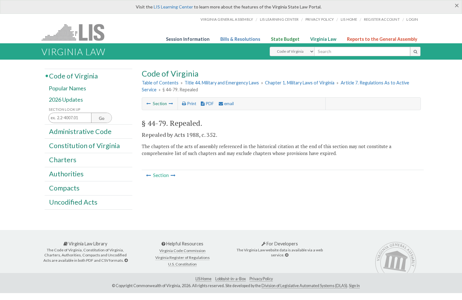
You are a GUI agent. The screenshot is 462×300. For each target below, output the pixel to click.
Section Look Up (64, 109)
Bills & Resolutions (240, 39)
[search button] (415, 51)
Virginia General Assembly (227, 19)
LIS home (349, 19)
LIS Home (203, 278)
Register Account (382, 19)
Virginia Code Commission (182, 250)
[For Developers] (286, 255)
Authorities (66, 174)
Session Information (188, 39)
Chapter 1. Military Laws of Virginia (299, 82)
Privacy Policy (319, 19)
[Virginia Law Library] (126, 260)
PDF (209, 103)
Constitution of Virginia (84, 145)
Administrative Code (80, 131)
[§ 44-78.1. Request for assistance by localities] (148, 103)
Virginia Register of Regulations (182, 257)
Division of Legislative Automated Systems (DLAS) (304, 285)
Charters (62, 160)
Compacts (64, 188)
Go (101, 118)
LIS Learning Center (173, 6)
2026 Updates (66, 99)
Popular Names (67, 88)
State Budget (285, 39)
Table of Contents (160, 82)
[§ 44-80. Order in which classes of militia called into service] (171, 103)
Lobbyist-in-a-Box (230, 278)
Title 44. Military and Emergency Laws (221, 82)
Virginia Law (323, 39)
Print (191, 103)
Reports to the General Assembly (382, 39)
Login (412, 19)
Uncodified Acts (73, 202)
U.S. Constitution (182, 264)
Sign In (354, 285)
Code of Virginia (73, 76)
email (228, 103)
